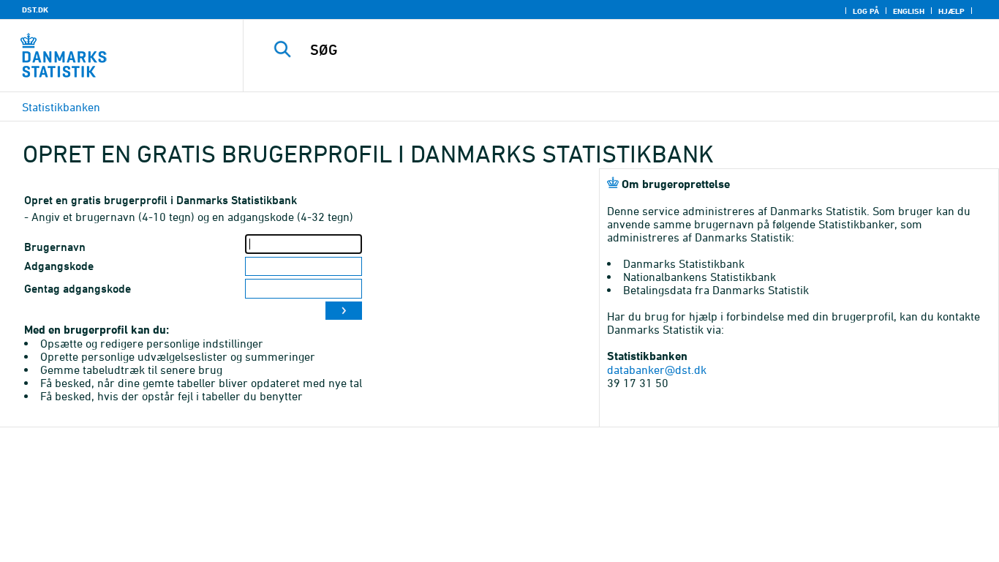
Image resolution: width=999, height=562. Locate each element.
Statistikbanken (61, 106)
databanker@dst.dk (656, 369)
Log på (866, 11)
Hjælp (951, 11)
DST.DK (35, 9)
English (908, 11)
